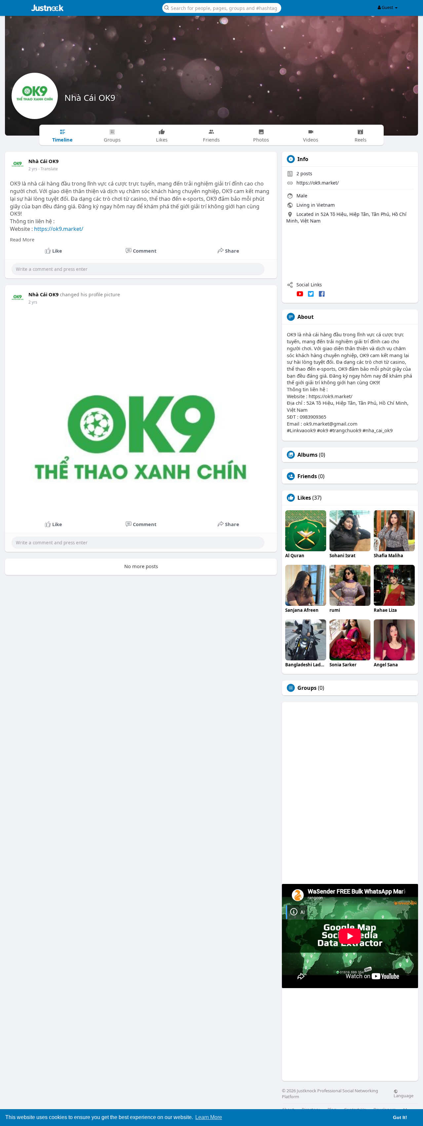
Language (403, 1095)
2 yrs (32, 169)
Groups (307, 687)
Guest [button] (387, 7)
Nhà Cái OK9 (89, 98)
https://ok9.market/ (58, 228)
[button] (222, 7)
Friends (307, 476)
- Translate (48, 169)
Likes (304, 497)
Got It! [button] (400, 1117)
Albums (307, 454)
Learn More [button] (208, 1117)
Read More (22, 239)
